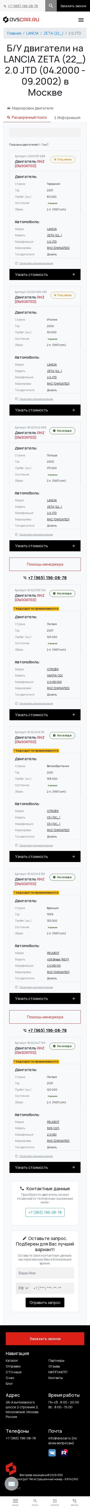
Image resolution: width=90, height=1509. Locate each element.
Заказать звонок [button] (73, 6)
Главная (14, 33)
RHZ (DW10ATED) (58, 248)
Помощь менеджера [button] (45, 564)
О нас (10, 1378)
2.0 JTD (52, 242)
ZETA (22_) (53, 33)
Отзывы (54, 1366)
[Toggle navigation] (81, 19)
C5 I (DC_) (53, 817)
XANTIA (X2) (55, 675)
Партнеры (56, 1360)
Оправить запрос (45, 1302)
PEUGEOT (53, 953)
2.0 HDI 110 (54, 966)
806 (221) (53, 1128)
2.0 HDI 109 (54, 682)
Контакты (55, 1378)
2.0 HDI (52, 1135)
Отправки (13, 1366)
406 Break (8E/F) (58, 959)
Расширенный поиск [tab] (29, 117)
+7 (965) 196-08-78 (23, 6)
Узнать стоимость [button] (31, 274)
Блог (9, 1383)
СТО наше (14, 1372)
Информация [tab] (68, 117)
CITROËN (53, 669)
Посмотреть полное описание (36, 263)
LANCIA (32, 33)
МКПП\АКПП (57, 1372)
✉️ (11, 1483)
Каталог (12, 1360)
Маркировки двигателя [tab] (32, 108)
